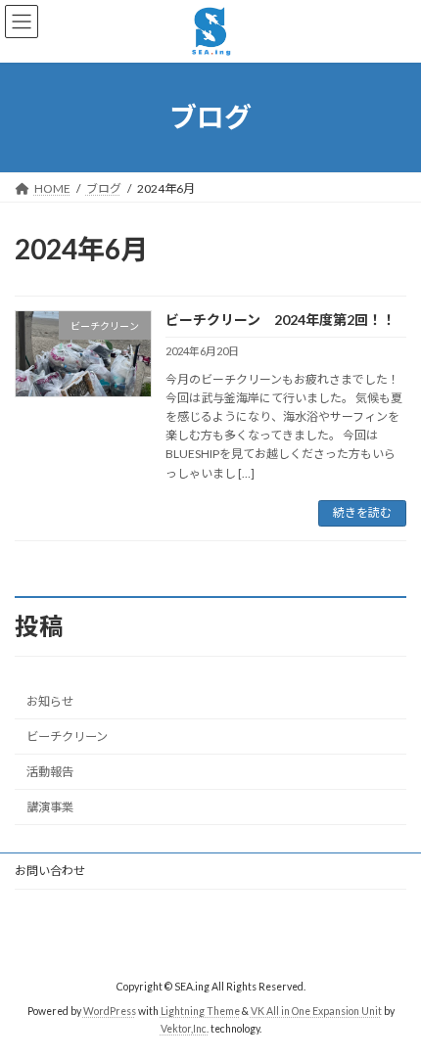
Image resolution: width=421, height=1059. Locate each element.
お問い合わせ (50, 870)
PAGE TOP (391, 1007)
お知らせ (49, 701)
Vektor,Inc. (185, 1029)
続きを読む (362, 512)
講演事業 (49, 807)
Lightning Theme (200, 1011)
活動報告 (49, 771)
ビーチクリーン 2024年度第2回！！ (280, 319)
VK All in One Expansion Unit (316, 1011)
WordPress (109, 1011)
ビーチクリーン (67, 736)
